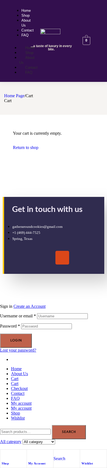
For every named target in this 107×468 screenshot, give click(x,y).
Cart (14, 378)
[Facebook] (46, 258)
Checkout (19, 388)
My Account (37, 463)
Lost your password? (18, 350)
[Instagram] (62, 258)
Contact (17, 393)
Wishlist (87, 463)
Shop (5, 463)
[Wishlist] (84, 455)
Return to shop (25, 147)
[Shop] (4, 455)
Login (16, 340)
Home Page (14, 95)
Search (69, 432)
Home (16, 368)
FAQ (15, 398)
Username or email (18, 316)
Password (10, 326)
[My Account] (31, 455)
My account (21, 403)
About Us (19, 373)
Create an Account (29, 306)
